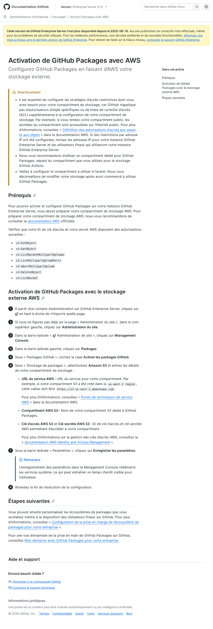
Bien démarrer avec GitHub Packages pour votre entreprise (71, 540)
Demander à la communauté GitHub (36, 581)
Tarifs (90, 613)
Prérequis (19, 195)
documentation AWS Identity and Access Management (67, 442)
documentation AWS (44, 221)
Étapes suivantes (29, 501)
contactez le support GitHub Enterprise (172, 40)
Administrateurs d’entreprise (29, 17)
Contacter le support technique (33, 587)
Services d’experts (110, 613)
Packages (59, 17)
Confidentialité (62, 613)
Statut (79, 613)
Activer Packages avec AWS (89, 17)
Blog (129, 613)
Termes (44, 613)
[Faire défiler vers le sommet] (204, 620)
